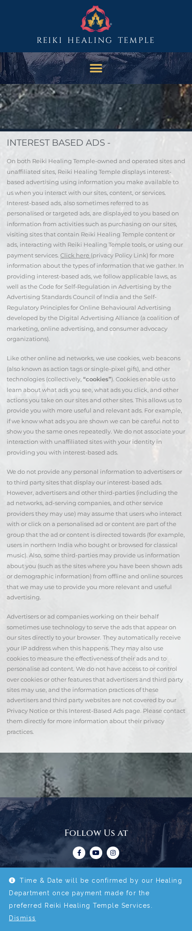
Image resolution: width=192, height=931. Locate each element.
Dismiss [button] (22, 918)
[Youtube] (96, 853)
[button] (96, 68)
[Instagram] (113, 853)
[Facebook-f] (79, 853)
